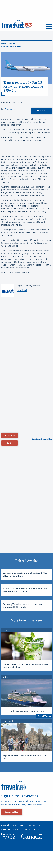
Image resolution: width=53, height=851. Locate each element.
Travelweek (10, 109)
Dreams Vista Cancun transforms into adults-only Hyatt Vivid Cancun (26, 590)
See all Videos (44, 716)
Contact (27, 829)
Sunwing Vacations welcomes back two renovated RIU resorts (23, 606)
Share (40, 110)
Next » (9, 443)
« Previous (10, 435)
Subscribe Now (12, 812)
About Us (17, 829)
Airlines (12, 43)
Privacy (37, 829)
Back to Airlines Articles (11, 46)
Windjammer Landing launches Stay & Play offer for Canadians (25, 574)
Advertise (5, 829)
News (3, 43)
